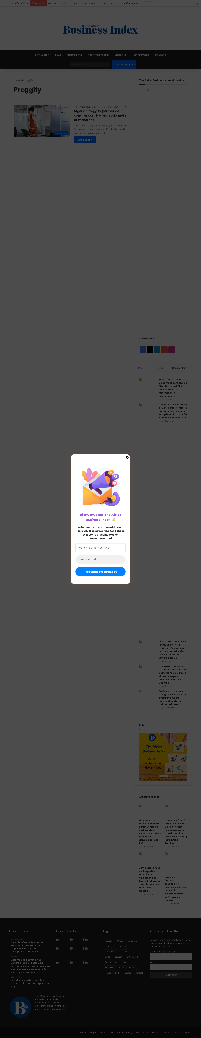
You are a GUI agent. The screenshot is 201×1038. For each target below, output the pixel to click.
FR (197, 4)
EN (194, 4)
